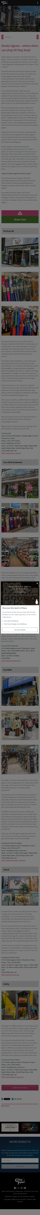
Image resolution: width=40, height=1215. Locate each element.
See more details (20, 630)
